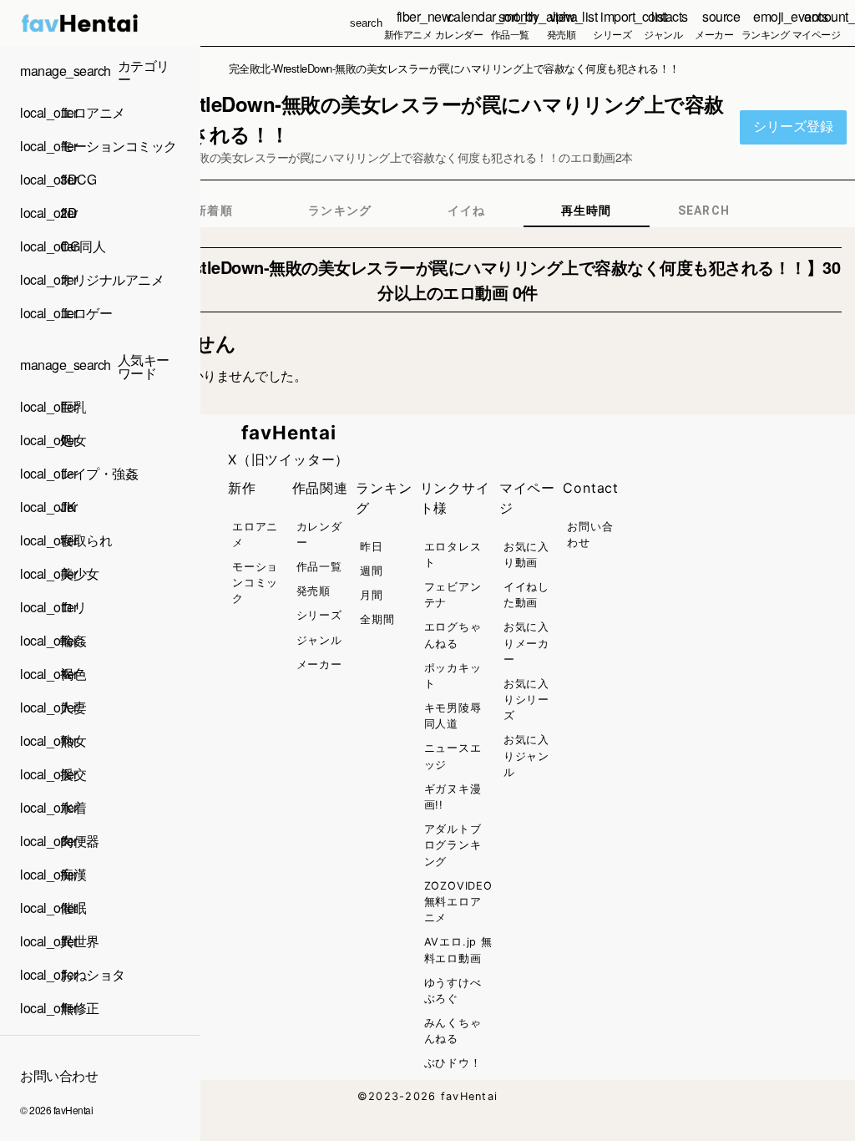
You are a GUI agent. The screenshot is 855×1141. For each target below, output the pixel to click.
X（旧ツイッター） (288, 459)
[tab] (214, 210)
